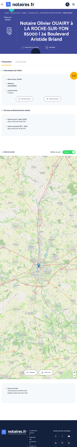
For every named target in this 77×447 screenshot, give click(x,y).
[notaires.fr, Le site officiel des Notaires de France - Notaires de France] (13, 432)
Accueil (7, 13)
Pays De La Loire (15, 13)
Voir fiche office (54, 99)
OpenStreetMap (69, 378)
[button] (2, 4)
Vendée (24, 13)
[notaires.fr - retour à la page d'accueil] (20, 4)
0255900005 (12, 86)
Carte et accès (21, 62)
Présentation (7, 62)
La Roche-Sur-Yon (33, 13)
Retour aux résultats (7, 18)
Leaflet (64, 378)
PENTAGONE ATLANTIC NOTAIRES (50, 13)
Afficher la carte (55, 152)
